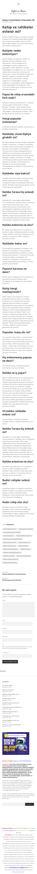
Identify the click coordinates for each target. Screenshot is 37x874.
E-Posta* (4, 628)
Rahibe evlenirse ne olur (9, 546)
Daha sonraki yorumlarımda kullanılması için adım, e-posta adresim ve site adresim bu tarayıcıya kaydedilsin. (17, 647)
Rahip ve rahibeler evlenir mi (10, 559)
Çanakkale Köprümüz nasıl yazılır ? (11, 703)
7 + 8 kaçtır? (5, 653)
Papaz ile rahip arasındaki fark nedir (12, 539)
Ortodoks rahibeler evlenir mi (23, 536)
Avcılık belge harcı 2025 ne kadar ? (11, 716)
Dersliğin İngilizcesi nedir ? (9, 698)
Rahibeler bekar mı (25, 549)
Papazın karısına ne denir (9, 542)
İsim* (3, 620)
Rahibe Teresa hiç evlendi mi (10, 549)
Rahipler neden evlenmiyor (10, 562)
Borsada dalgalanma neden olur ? (11, 720)
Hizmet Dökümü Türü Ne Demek (14, 574)
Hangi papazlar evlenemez (26, 529)
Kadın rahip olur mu (8, 536)
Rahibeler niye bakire (8, 556)
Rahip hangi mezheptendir (23, 556)
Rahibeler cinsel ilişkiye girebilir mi (12, 552)
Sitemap (2, 671)
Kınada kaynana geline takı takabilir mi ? (12, 707)
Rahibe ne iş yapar (23, 546)
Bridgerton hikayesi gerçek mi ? (10, 711)
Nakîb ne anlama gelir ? (8, 690)
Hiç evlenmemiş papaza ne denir (11, 532)
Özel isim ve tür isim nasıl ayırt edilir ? (11, 725)
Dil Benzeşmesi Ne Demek (11, 580)
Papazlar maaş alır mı (24, 542)
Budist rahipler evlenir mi (9, 529)
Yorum (4, 600)
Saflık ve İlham (18, 11)
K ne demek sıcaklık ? (7, 685)
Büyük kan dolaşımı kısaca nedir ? (10, 694)
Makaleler (10, 525)
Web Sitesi (5, 636)
